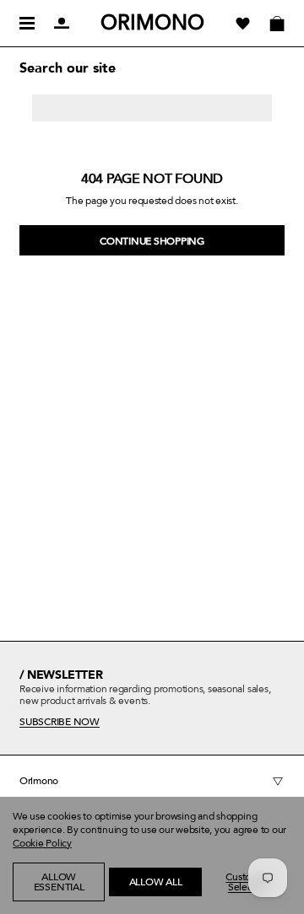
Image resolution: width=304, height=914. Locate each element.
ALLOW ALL (155, 882)
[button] (39, 905)
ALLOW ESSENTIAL (59, 882)
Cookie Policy (42, 843)
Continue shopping (152, 241)
